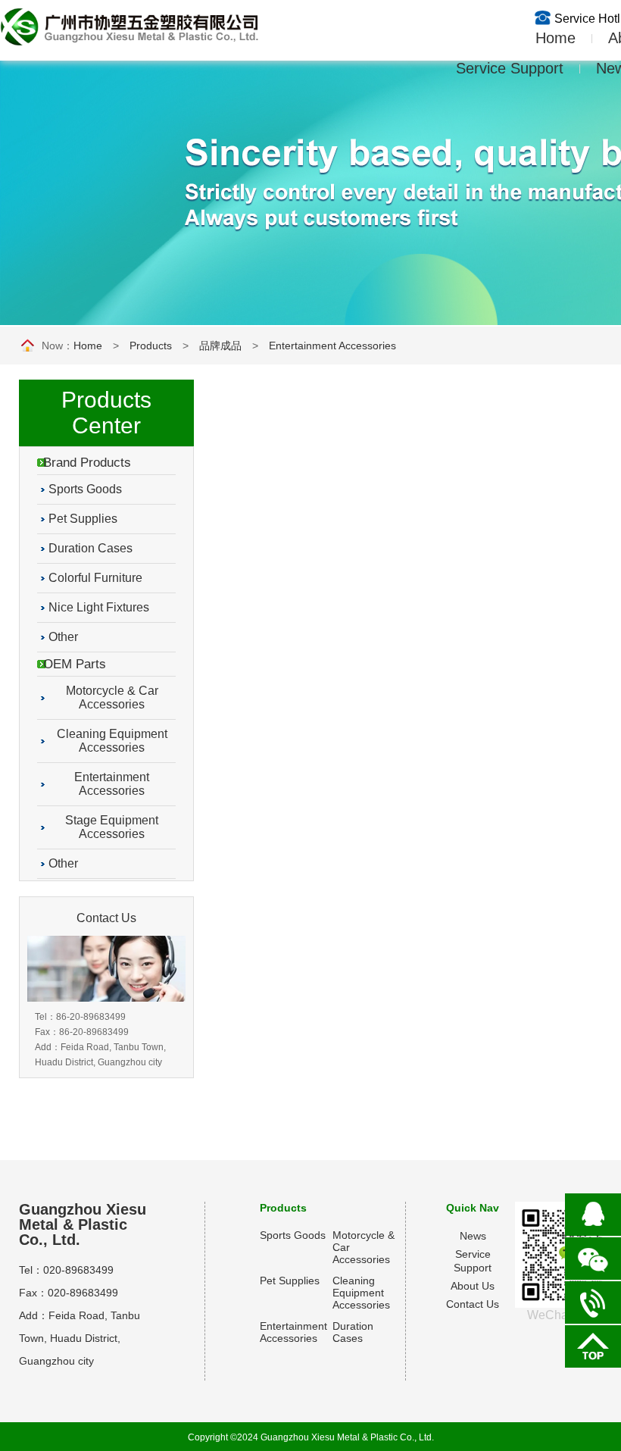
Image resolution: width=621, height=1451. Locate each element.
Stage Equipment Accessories (111, 827)
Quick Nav (472, 1208)
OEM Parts (74, 664)
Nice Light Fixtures (98, 607)
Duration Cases (90, 548)
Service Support (509, 68)
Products (151, 345)
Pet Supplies (82, 518)
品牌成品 (220, 345)
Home (540, 38)
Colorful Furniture (95, 577)
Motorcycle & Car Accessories (112, 697)
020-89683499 (78, 1270)
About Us (473, 1286)
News (473, 1236)
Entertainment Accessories (332, 345)
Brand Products (87, 462)
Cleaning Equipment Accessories (112, 740)
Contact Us (472, 1304)
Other (63, 636)
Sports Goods (85, 489)
